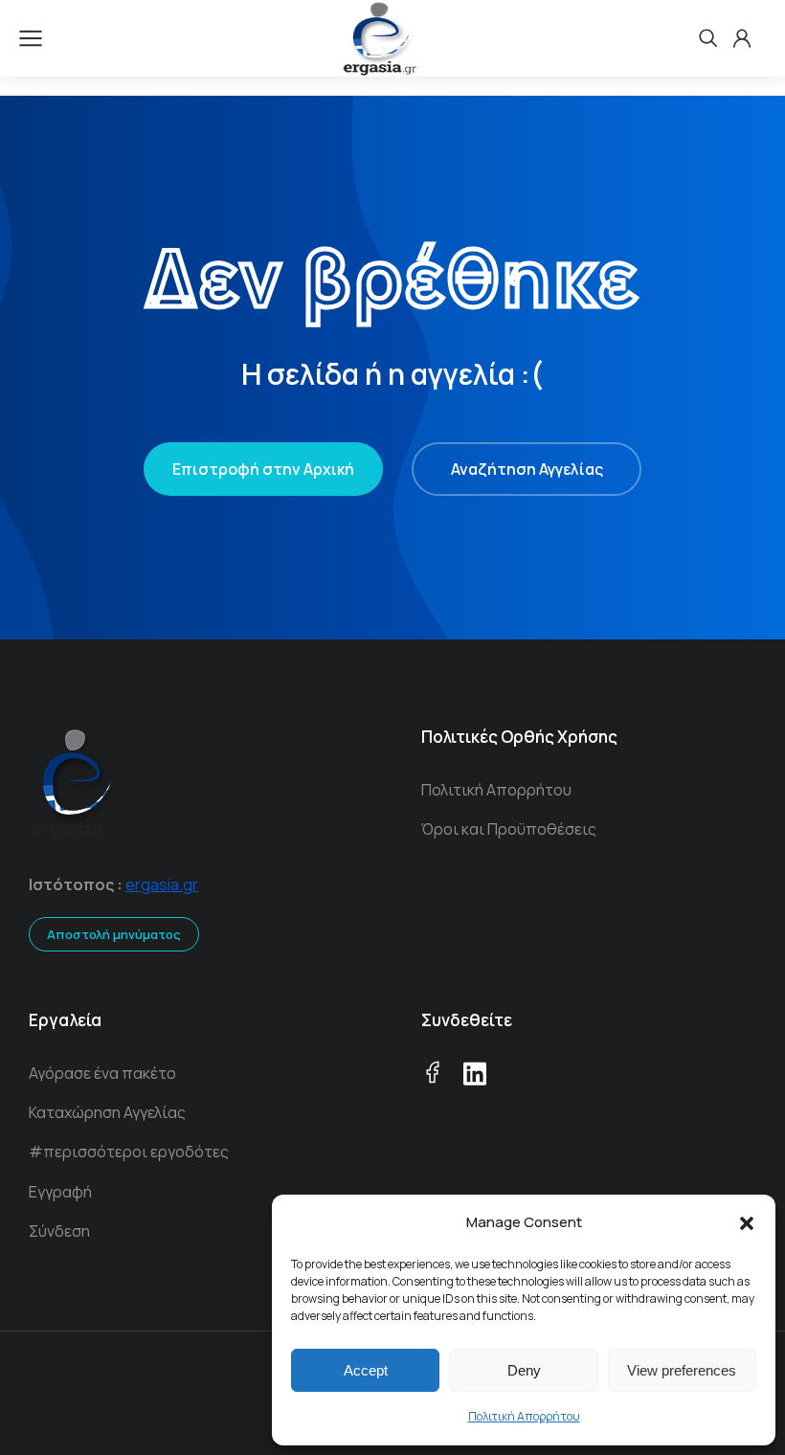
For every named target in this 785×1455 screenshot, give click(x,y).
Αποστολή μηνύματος (114, 934)
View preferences (681, 1370)
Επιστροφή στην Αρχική (263, 469)
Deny (524, 1370)
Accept (366, 1370)
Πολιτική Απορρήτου (524, 1416)
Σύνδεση (59, 1231)
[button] (746, 1223)
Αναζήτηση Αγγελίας (527, 469)
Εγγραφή (60, 1191)
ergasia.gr (161, 884)
